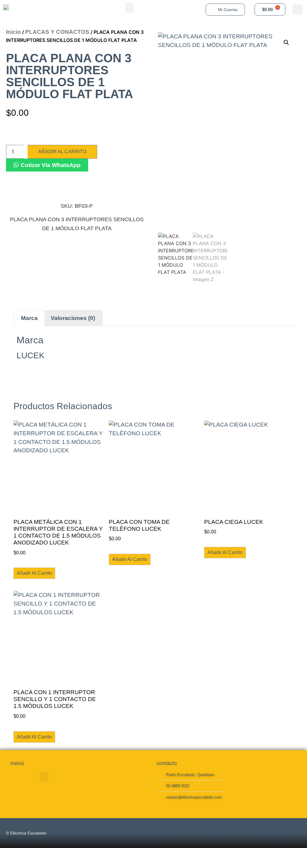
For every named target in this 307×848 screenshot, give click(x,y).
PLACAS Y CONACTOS (57, 32)
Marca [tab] (29, 318)
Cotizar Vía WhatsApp (51, 165)
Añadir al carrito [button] (34, 573)
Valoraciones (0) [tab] (73, 318)
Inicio (13, 32)
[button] (129, 8)
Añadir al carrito (62, 151)
